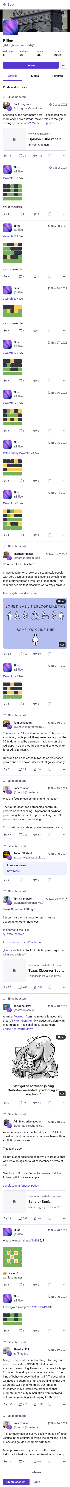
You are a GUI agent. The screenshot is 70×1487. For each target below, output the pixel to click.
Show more (13, 871)
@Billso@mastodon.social (17, 45)
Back (11, 4)
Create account (15, 1482)
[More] (65, 156)
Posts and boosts (14, 87)
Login (36, 1482)
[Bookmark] (50, 156)
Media (35, 76)
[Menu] (63, 65)
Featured (57, 76)
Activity (12, 76)
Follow (31, 65)
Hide (61, 601)
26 (22, 55)
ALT (62, 644)
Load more (35, 1472)
